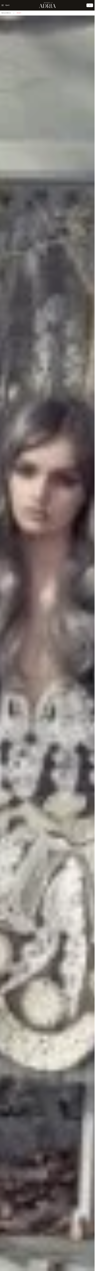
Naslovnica (6, 13)
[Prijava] (89, 5)
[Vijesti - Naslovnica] (47, 5)
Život (19, 13)
